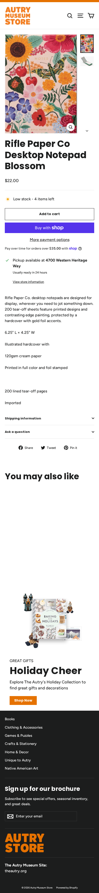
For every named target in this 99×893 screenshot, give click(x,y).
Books (10, 719)
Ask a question (17, 432)
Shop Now (23, 700)
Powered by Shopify (67, 887)
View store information (28, 282)
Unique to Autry (18, 760)
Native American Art (21, 768)
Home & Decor (17, 752)
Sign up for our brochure (42, 789)
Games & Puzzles (18, 735)
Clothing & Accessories (24, 727)
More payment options (49, 239)
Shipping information (23, 418)
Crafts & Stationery (21, 744)
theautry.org (15, 871)
